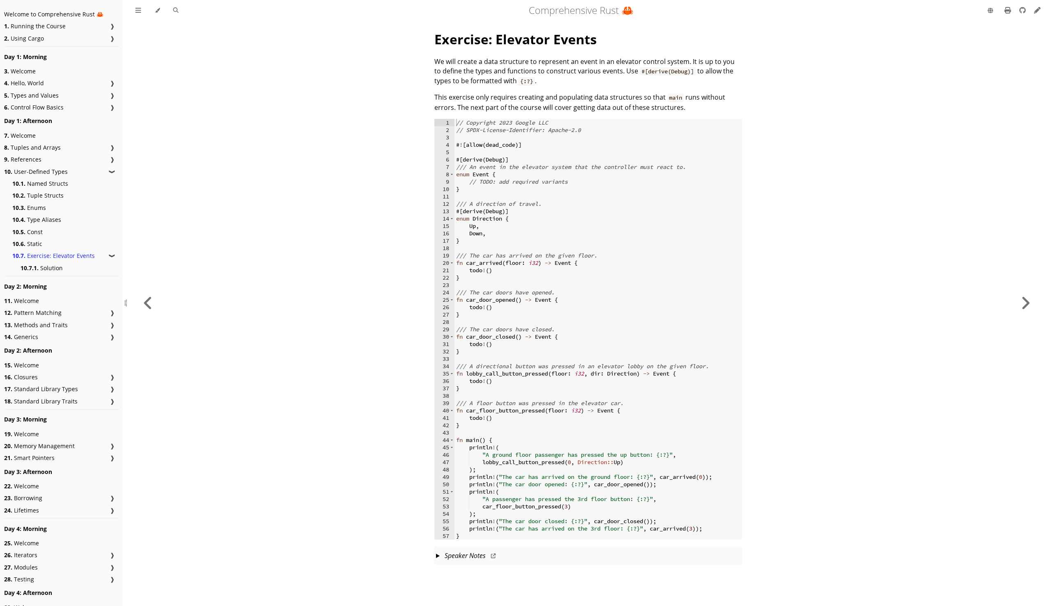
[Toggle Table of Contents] (138, 10)
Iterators (20, 555)
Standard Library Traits (41, 401)
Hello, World (24, 83)
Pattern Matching (33, 313)
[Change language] (990, 11)
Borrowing (23, 498)
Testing (19, 579)
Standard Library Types (41, 389)
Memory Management (39, 446)
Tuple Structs (38, 195)
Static (27, 244)
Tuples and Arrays (32, 147)
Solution (42, 268)
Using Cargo (24, 38)
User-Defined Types (36, 171)
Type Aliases (36, 219)
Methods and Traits (36, 325)
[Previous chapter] (148, 303)
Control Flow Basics (34, 107)
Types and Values (31, 95)
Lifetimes (21, 510)
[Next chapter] (1025, 303)
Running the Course (35, 26)
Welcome (20, 71)
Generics (21, 337)
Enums (29, 208)
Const (27, 232)
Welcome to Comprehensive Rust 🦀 (53, 14)
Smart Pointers (29, 458)
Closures (21, 377)
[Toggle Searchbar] (176, 10)
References (22, 159)
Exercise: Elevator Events (53, 256)
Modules (21, 567)
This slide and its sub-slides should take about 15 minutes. (587, 558)
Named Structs (40, 183)
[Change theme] (157, 10)
